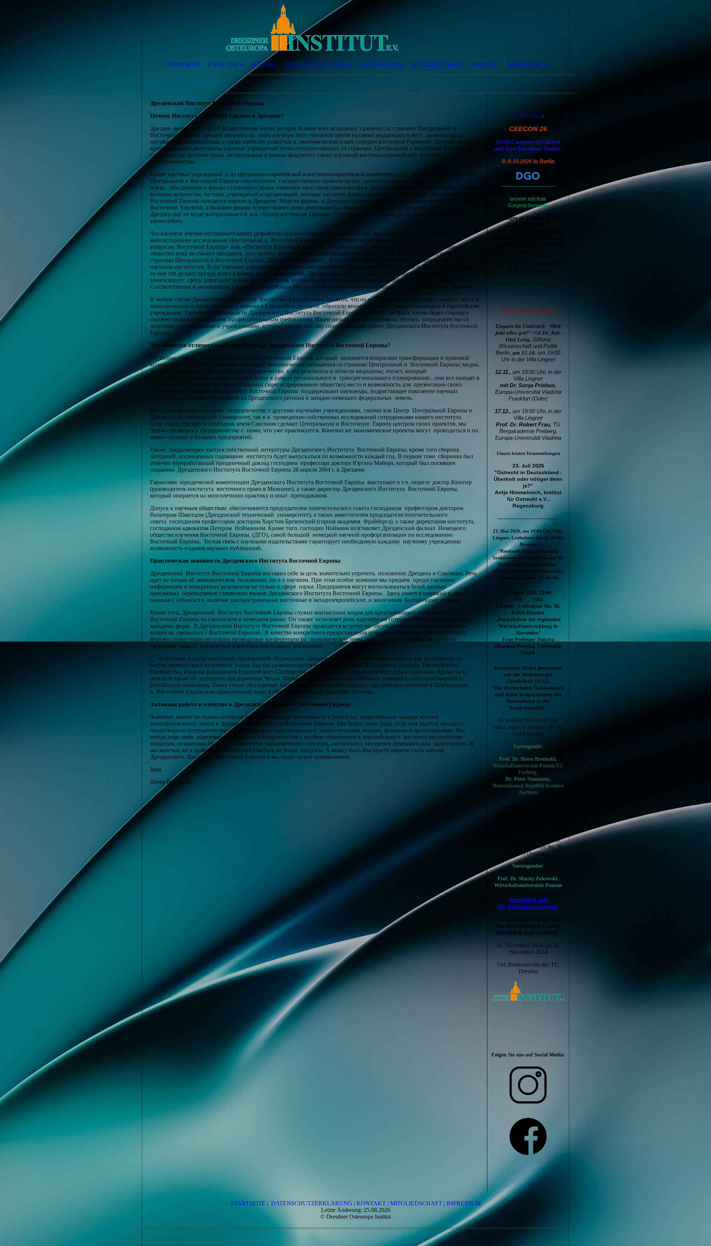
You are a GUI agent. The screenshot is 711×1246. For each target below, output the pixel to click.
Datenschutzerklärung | (313, 1203)
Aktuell (263, 64)
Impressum (524, 64)
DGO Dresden (378, 64)
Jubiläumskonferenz (532, 907)
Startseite (183, 64)
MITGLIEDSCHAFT (416, 1203)
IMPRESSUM (463, 1203)
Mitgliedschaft (437, 64)
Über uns (223, 64)
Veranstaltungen (315, 64)
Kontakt (485, 64)
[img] (333, 28)
